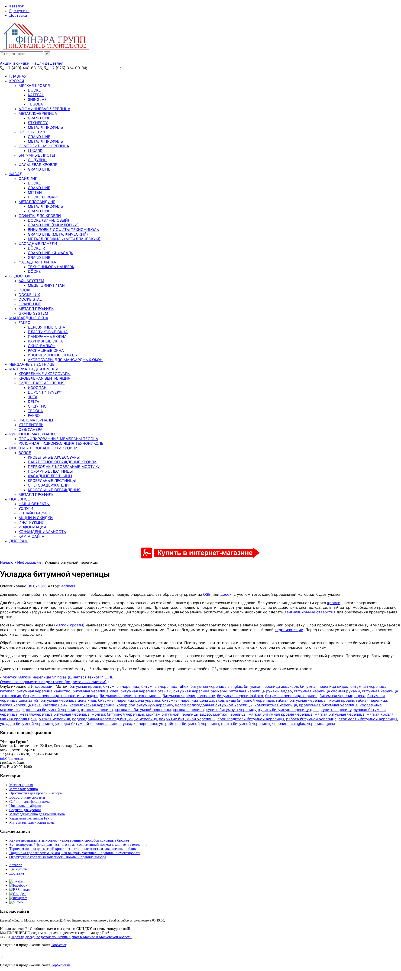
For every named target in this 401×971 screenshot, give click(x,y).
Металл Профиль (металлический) (64, 239)
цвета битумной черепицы (245, 723)
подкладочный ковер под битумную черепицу (114, 719)
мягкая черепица (54, 719)
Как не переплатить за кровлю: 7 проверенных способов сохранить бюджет (69, 840)
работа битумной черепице (311, 719)
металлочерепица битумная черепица (54, 714)
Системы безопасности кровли (43, 448)
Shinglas (37, 99)
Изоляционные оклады (53, 355)
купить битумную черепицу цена (288, 709)
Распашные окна (46, 350)
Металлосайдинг (37, 201)
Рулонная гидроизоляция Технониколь (61, 443)
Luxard (35, 150)
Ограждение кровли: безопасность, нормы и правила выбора (57, 857)
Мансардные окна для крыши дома (37, 814)
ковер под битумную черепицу (144, 705)
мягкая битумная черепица (340, 714)
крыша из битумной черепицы (143, 709)
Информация (32, 527)
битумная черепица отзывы (145, 691)
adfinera (68, 586)
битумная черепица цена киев (68, 700)
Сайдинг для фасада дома (29, 801)
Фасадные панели (38, 243)
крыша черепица (188, 709)
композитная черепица (276, 705)
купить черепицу (336, 709)
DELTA (33, 401)
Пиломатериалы (36, 420)
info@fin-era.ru (11, 758)
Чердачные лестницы (32, 364)
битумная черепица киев (95, 691)
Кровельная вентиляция (44, 378)
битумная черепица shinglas (216, 686)
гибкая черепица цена (20, 705)
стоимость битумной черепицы (368, 719)
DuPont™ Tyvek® (45, 392)
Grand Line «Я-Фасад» (50, 252)
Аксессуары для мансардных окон (65, 359)
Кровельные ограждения (54, 489)
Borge (25, 452)
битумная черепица (121, 686)
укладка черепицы (140, 723)
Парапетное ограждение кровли (62, 462)
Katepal (36, 94)
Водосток (19, 276)
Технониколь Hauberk (51, 266)
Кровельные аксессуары (45, 373)
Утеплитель (31, 424)
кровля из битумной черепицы (51, 709)
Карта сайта (31, 536)
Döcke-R (36, 248)
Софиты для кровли (40, 215)
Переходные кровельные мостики (64, 466)
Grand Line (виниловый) (53, 225)
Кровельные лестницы (52, 480)
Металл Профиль (45, 127)
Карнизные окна (45, 341)
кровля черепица (97, 709)
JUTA (32, 397)
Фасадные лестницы (50, 476)
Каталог (16, 6)
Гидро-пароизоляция (42, 383)
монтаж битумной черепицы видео (178, 714)
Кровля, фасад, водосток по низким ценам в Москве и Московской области (71, 937)
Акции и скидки (36, 517)
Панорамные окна (47, 336)
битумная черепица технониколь (130, 695)
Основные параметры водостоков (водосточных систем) (53, 681)
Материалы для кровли (33, 369)
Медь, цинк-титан (46, 285)
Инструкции (32, 522)
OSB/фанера (30, 429)
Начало (6, 562)
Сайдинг (28, 178)
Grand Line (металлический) (58, 234)
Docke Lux (29, 294)
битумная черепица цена (342, 695)
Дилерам (18, 541)
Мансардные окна (28, 318)
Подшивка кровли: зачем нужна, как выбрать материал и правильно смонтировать (74, 853)
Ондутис (37, 406)
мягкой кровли (69, 625)
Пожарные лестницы (50, 471)
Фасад (16, 173)
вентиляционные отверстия (310, 612)
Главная (18, 76)
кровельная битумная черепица (328, 705)
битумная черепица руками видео (260, 691)
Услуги (26, 508)
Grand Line (39, 118)
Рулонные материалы (32, 434)
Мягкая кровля (34, 85)
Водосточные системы (27, 797)
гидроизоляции (289, 629)
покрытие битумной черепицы (187, 719)
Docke (34, 90)
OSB (206, 594)
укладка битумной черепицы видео (88, 723)
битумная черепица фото (240, 695)
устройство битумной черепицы (189, 723)
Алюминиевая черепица (44, 108)
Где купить (19, 10)
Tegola (35, 104)
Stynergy (38, 122)
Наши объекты (34, 503)
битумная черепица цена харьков (193, 700)
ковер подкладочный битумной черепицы (213, 705)
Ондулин (37, 160)
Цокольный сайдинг (25, 806)
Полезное (19, 499)
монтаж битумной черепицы (118, 714)
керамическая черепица (92, 705)
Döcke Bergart (43, 197)
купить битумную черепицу (231, 709)
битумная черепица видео (324, 686)
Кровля (16, 81)
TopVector (58, 945)
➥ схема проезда (104, 68)
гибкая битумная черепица (301, 700)
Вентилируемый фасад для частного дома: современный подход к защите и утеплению (78, 844)
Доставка (18, 15)
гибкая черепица (371, 700)
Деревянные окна (46, 327)
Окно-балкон (41, 345)
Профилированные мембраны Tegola (58, 438)
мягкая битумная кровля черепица (281, 714)
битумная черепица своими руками (327, 691)
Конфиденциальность (42, 531)
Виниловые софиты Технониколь (63, 229)
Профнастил (32, 132)
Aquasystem (31, 280)
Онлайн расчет (34, 513)
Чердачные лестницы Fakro (30, 818)
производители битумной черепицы (250, 719)
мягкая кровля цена (18, 719)
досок (226, 594)
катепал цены (55, 705)
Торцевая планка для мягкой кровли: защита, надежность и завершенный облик (72, 849)
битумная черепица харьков (291, 695)
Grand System (33, 313)
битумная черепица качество (43, 691)
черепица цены (321, 723)
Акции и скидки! (15, 63)
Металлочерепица (38, 113)
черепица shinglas (288, 723)
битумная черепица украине (189, 695)
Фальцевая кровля (38, 164)
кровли (333, 602)
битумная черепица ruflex (164, 686)
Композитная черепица (44, 146)
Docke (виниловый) (48, 220)
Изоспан (37, 387)
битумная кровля (85, 686)
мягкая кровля (380, 714)
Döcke (34, 271)
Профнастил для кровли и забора (35, 793)
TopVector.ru (60, 965)
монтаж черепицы (229, 714)
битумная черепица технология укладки (60, 695)
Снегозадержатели (48, 485)
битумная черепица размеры (200, 691)
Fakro (24, 322)
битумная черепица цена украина (129, 700)
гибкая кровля (341, 700)
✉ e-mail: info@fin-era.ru (143, 68)
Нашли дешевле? (47, 63)
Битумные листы (37, 155)
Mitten (35, 192)
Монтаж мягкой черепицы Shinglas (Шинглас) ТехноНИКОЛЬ (58, 677)
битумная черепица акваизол (271, 686)
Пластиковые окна (48, 331)
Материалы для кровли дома (32, 822)
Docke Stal (30, 299)
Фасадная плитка (37, 262)
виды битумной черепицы (250, 700)
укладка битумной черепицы (26, 723)
